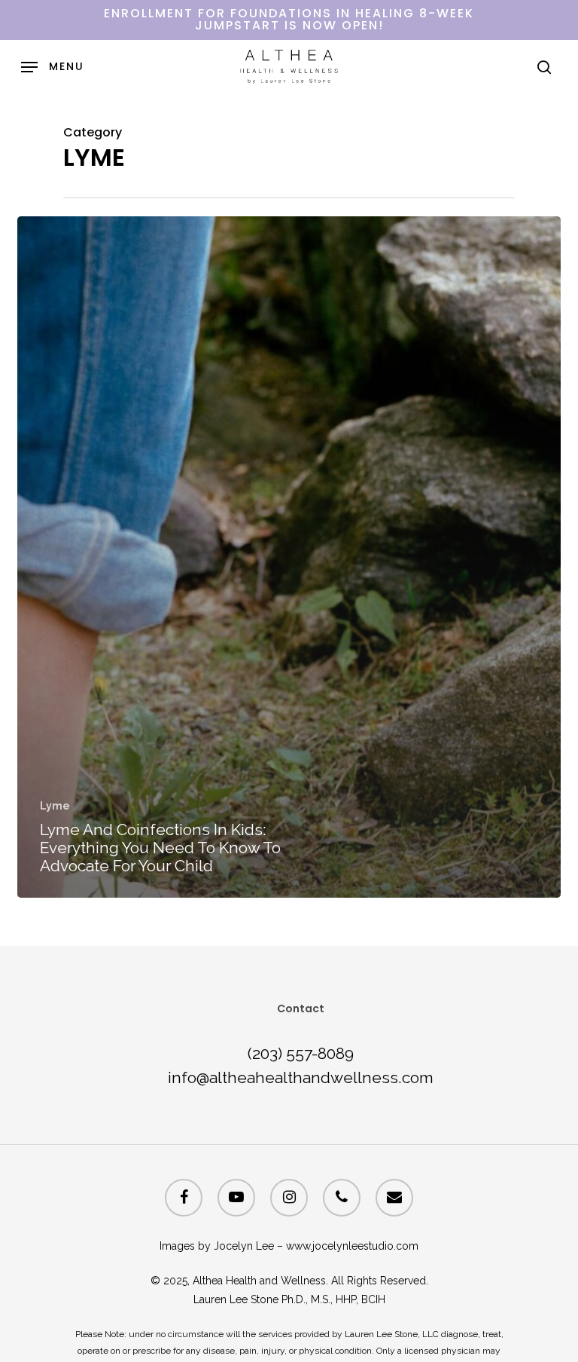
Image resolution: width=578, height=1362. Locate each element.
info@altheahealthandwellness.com (301, 1077)
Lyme (55, 806)
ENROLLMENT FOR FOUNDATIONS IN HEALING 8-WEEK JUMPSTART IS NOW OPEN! (289, 19)
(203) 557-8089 (301, 1053)
